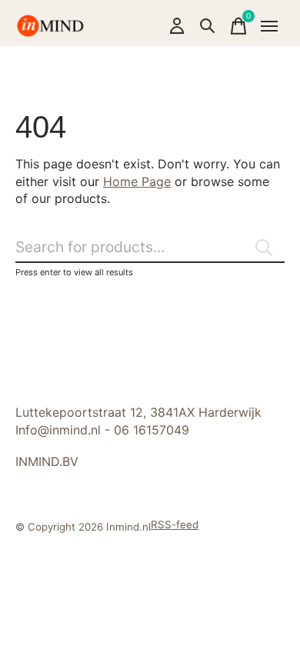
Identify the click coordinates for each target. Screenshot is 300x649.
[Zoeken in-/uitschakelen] (207, 26)
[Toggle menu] (269, 26)
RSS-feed (174, 524)
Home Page (137, 181)
